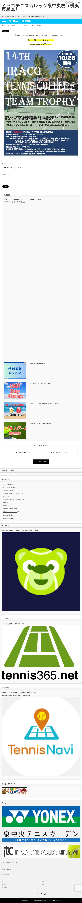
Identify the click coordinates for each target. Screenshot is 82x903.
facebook (72, 2)
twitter (69, 2)
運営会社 (4, 887)
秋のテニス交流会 (35, 199)
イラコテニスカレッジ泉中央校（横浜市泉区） (39, 900)
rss (66, 2)
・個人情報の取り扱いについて (10, 862)
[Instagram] (44, 893)
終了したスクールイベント (16, 25)
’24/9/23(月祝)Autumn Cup (22, 452)
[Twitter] (37, 893)
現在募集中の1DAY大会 (9, 508)
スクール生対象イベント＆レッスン (12, 493)
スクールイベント (7, 490)
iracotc (39, 25)
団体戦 (4, 502)
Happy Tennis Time (8, 484)
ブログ (4, 496)
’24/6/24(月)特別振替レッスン (39, 363)
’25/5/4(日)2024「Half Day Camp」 (41, 383)
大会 (43, 881)
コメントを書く (30, 25)
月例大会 (5, 505)
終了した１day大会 (8, 518)
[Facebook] (41, 893)
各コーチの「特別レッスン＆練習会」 (13, 499)
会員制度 (4, 884)
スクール (4, 881)
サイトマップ (5, 874)
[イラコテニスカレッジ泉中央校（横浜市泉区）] (40, 7)
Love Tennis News (7, 487)
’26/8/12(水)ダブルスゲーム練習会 (40, 423)
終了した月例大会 (7, 515)
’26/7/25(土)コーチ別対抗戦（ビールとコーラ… (44, 403)
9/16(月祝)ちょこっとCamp (59, 452)
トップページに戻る (41, 461)
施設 (43, 884)
